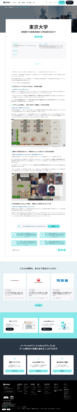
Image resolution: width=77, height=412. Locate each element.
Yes (4, 409)
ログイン (55, 2)
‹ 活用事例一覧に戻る (15, 250)
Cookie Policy (10, 406)
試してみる (9, 329)
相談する (62, 370)
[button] (14, 2)
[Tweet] (36, 37)
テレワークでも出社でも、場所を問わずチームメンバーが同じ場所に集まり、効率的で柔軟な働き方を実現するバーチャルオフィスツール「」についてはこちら (26, 235)
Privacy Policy (5, 407)
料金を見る (38, 370)
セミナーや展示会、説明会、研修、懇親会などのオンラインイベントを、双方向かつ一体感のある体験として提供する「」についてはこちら (26, 243)
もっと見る (38, 305)
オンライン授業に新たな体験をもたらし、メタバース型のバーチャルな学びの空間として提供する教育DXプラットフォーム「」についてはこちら (55, 235)
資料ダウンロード (69, 2)
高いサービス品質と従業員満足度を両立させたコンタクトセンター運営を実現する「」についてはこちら (55, 242)
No (8, 409)
